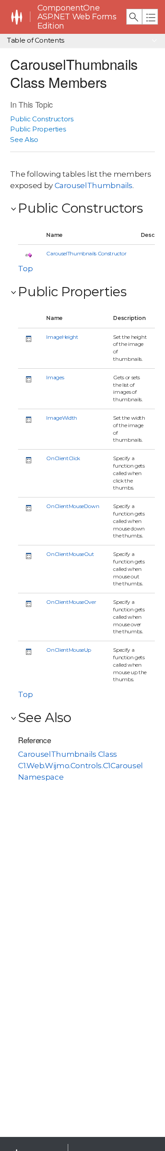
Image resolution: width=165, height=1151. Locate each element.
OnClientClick (63, 458)
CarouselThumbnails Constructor (86, 253)
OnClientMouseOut (70, 554)
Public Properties (38, 129)
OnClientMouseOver (71, 602)
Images (55, 377)
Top (25, 268)
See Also (24, 139)
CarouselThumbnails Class (67, 754)
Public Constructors (41, 119)
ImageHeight (62, 337)
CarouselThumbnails (94, 185)
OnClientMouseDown (72, 506)
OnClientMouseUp (68, 649)
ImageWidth (61, 417)
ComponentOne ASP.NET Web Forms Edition (77, 17)
